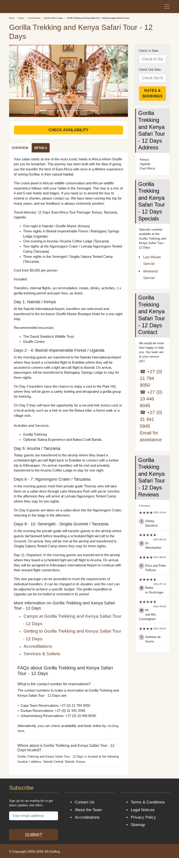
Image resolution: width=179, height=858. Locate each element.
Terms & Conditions (148, 802)
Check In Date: (149, 50)
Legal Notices (143, 810)
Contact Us (84, 802)
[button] (18, 81)
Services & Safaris (42, 653)
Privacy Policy (143, 817)
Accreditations (38, 646)
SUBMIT (33, 834)
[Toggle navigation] (166, 6)
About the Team (88, 810)
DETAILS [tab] (40, 148)
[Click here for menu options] (6, 6)
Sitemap (138, 825)
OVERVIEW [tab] (20, 148)
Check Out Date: (150, 69)
